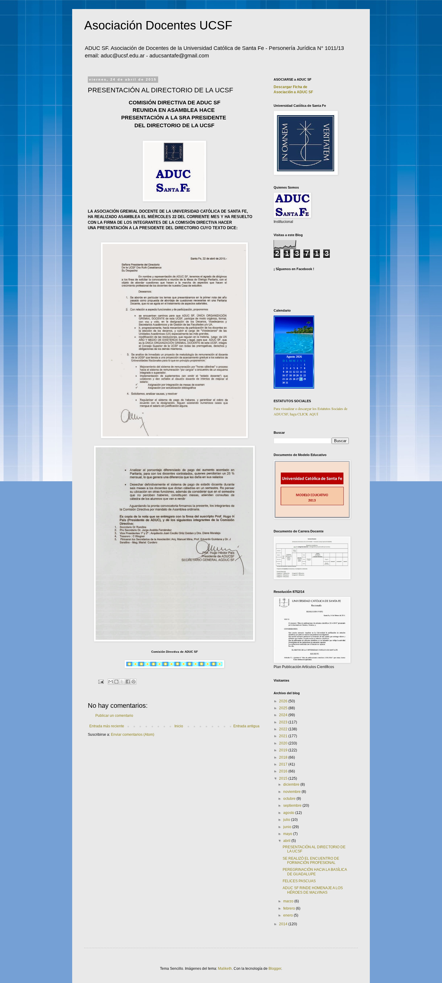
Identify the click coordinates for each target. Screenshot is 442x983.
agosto (289, 813)
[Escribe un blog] (116, 682)
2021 (283, 736)
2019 (283, 750)
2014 (283, 924)
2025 (283, 708)
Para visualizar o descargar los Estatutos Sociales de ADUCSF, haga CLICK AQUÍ (310, 411)
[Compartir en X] (122, 682)
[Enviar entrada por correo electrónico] (101, 681)
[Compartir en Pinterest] (133, 682)
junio (287, 827)
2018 (283, 757)
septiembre (292, 805)
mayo (288, 834)
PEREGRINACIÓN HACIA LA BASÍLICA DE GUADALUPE (315, 871)
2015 (283, 778)
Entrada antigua (246, 726)
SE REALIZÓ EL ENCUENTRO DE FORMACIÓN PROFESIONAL (311, 860)
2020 (283, 743)
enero (288, 915)
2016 (283, 771)
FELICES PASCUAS (299, 881)
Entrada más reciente (106, 726)
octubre (289, 799)
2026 (283, 701)
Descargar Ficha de (290, 87)
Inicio (178, 726)
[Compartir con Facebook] (128, 682)
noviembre (292, 792)
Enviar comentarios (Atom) (132, 734)
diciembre (291, 784)
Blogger (275, 968)
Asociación (293, 92)
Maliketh (225, 968)
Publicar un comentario (114, 715)
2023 (283, 722)
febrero (289, 908)
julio (287, 820)
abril (287, 841)
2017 (283, 764)
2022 (283, 729)
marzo (288, 901)
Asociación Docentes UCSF (158, 25)
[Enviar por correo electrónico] (111, 682)
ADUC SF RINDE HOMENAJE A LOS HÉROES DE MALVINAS (313, 890)
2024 (283, 715)
